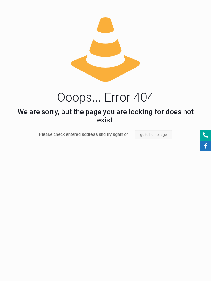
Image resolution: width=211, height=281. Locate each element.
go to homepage (153, 135)
